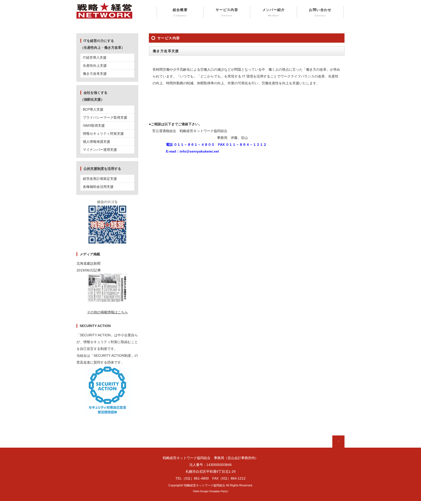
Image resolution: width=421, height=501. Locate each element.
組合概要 (180, 12)
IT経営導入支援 (94, 57)
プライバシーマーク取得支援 (105, 117)
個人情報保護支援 (96, 142)
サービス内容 (227, 12)
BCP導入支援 (93, 109)
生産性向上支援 (95, 65)
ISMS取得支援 (94, 125)
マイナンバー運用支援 (100, 150)
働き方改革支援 (95, 74)
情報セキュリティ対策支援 (103, 133)
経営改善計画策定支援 (100, 179)
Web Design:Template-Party (210, 491)
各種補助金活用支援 (98, 187)
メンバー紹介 (273, 12)
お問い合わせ (320, 12)
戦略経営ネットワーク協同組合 (204, 485)
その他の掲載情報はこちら (107, 312)
